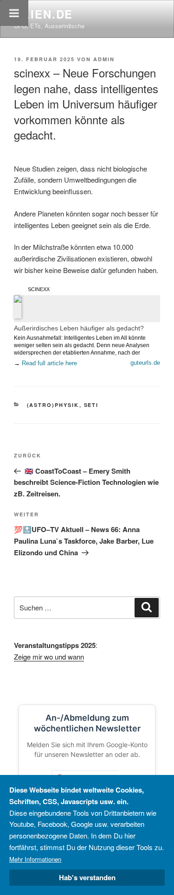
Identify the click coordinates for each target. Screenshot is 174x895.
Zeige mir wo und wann (49, 656)
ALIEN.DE (43, 14)
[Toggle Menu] (14, 13)
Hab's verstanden (87, 877)
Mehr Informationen (35, 859)
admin (104, 59)
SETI (91, 404)
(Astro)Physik (53, 404)
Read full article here (49, 363)
